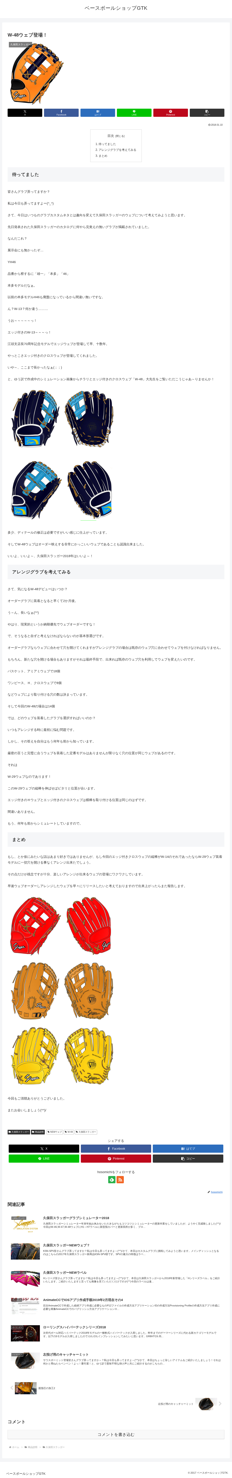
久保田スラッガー (20, 1132)
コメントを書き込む (116, 1434)
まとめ (103, 155)
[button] (207, 113)
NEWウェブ (56, 1132)
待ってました (107, 144)
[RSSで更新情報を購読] (120, 1179)
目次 (110, 136)
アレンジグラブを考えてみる (117, 149)
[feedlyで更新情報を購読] (111, 1179)
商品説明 (39, 1132)
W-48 (70, 1132)
